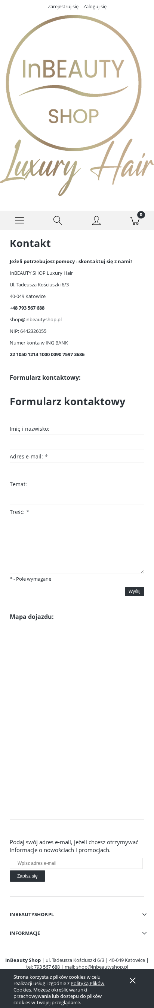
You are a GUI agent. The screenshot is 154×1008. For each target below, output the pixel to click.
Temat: (18, 484)
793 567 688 (47, 966)
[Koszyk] (135, 220)
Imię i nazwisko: (29, 428)
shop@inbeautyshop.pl (36, 319)
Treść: (19, 511)
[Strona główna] (77, 105)
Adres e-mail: (28, 456)
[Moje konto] (96, 221)
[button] (19, 220)
